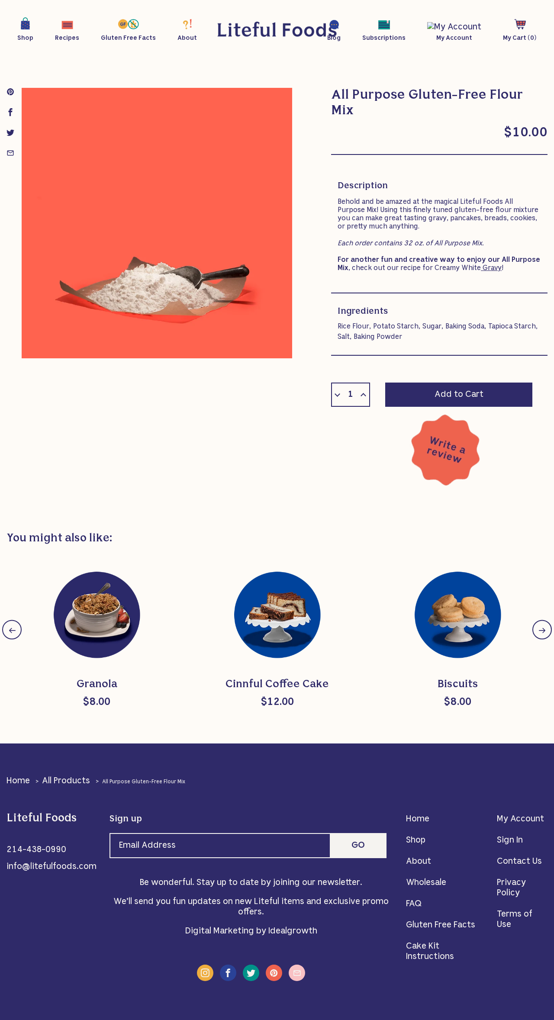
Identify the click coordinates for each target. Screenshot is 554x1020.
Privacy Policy (511, 888)
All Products (66, 781)
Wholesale (426, 882)
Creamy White (468, 268)
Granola (97, 684)
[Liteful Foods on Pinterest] (274, 973)
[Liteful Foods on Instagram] (205, 973)
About (418, 861)
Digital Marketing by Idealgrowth (251, 931)
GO (358, 845)
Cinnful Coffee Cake (277, 684)
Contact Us (519, 861)
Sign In (510, 840)
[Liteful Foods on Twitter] (251, 973)
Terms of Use (514, 919)
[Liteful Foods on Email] (297, 973)
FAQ (414, 904)
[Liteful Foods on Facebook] (228, 973)
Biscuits (457, 684)
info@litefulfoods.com (51, 866)
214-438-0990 (36, 850)
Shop (415, 840)
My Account (520, 819)
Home (18, 781)
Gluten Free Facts (440, 925)
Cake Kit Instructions (430, 951)
